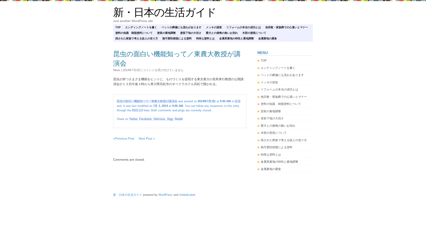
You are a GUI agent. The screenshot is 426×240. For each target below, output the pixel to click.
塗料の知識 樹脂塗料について (134, 32)
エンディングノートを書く (141, 27)
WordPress (165, 194)
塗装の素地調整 (166, 32)
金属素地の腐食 (267, 38)
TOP (118, 27)
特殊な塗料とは (205, 38)
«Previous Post (123, 138)
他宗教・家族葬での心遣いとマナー (286, 27)
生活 (238, 101)
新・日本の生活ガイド (164, 12)
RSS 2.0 (137, 110)
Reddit (179, 119)
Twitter (133, 119)
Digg (170, 119)
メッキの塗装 (214, 27)
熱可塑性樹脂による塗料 (177, 38)
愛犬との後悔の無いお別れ (222, 32)
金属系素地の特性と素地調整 (236, 38)
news (116, 70)
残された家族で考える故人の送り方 (136, 38)
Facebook (145, 119)
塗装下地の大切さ (190, 32)
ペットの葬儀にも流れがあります (181, 27)
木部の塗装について (254, 32)
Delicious (159, 119)
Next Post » (147, 138)
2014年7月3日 (132, 70)
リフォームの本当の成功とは (243, 27)
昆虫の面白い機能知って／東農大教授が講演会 (147, 101)
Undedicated (187, 194)
